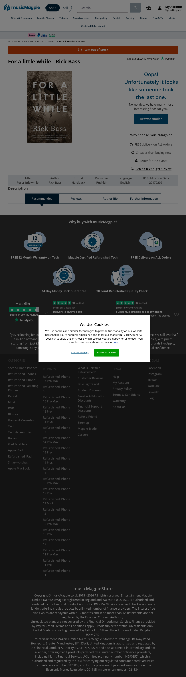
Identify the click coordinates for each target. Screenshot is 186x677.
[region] (94, 338)
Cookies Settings (79, 352)
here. (116, 342)
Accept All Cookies (106, 352)
